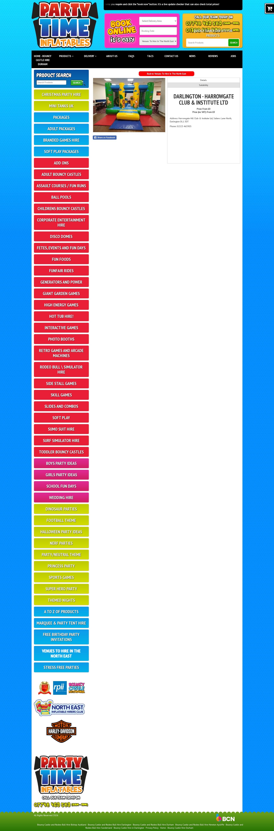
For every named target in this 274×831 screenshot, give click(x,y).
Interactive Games (61, 327)
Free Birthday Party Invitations (61, 636)
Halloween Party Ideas (61, 532)
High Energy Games (61, 305)
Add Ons (61, 163)
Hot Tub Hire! (61, 316)
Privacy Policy (152, 827)
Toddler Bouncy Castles (61, 452)
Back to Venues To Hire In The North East (166, 73)
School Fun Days (61, 486)
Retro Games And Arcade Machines (61, 352)
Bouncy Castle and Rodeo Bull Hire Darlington (109, 824)
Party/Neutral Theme (61, 554)
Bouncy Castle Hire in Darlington (129, 827)
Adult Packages (61, 129)
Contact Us (171, 56)
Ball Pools (61, 197)
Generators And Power (61, 282)
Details (203, 80)
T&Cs (150, 56)
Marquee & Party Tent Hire (61, 623)
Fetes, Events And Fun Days (61, 248)
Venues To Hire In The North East (61, 653)
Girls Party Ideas (61, 475)
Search (233, 42)
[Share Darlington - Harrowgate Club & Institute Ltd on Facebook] (129, 137)
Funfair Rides (61, 270)
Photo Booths (61, 339)
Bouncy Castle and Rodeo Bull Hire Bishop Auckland (61, 824)
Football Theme (61, 520)
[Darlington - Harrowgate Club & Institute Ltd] (129, 105)
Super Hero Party (61, 589)
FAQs (131, 56)
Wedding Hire (61, 497)
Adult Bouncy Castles (61, 174)
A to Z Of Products (61, 611)
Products (65, 56)
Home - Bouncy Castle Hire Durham (42, 60)
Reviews (213, 56)
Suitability (203, 85)
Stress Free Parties (61, 667)
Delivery (89, 56)
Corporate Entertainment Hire (61, 222)
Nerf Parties (61, 543)
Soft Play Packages (61, 151)
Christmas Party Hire (61, 94)
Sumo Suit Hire (61, 429)
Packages (61, 117)
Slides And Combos (61, 406)
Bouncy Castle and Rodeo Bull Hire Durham (153, 824)
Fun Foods (61, 259)
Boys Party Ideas (61, 463)
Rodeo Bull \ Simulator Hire (61, 369)
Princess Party (61, 566)
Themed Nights (61, 600)
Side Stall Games (61, 383)
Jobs (233, 56)
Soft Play (61, 417)
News (192, 56)
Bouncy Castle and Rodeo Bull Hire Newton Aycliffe (199, 824)
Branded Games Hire (61, 140)
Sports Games (61, 577)
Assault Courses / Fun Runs (61, 186)
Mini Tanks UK (61, 106)
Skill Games (61, 395)
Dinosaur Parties (61, 509)
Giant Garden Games (61, 293)
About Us (111, 56)
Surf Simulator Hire (61, 440)
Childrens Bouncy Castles (61, 208)
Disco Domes (61, 236)
